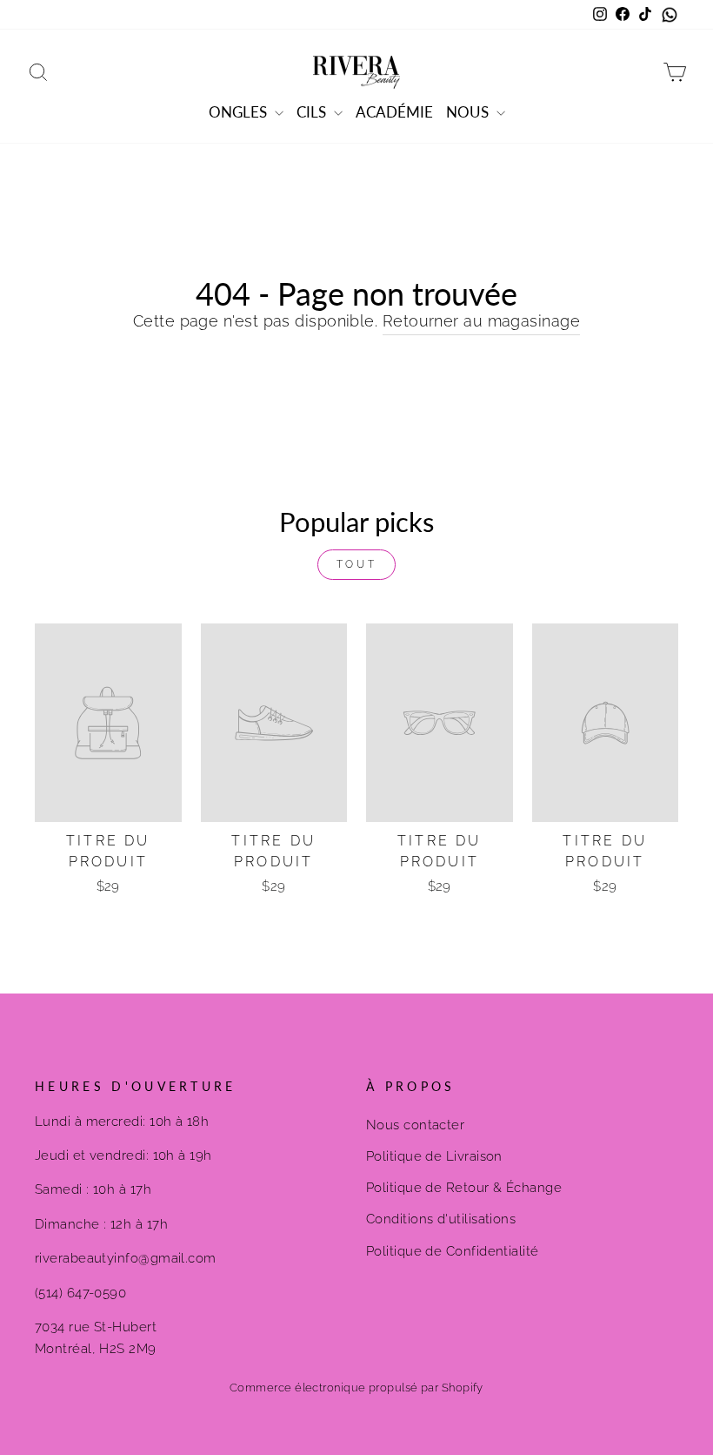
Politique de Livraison (434, 1156)
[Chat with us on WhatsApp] (669, 15)
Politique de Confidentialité (452, 1251)
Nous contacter (415, 1125)
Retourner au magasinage (481, 321)
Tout (356, 564)
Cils (313, 112)
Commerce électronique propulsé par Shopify (356, 1387)
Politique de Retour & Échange (464, 1188)
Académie (394, 112)
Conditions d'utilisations (441, 1219)
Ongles (239, 112)
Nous (469, 112)
